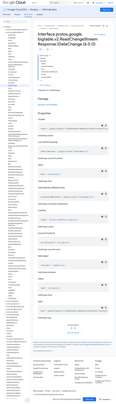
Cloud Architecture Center (81, 378)
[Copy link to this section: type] (45, 301)
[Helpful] (103, 26)
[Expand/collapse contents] (50, 55)
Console (80, 3)
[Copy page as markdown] (48, 49)
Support (57, 368)
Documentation (50, 26)
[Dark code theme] (102, 125)
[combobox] (60, 3)
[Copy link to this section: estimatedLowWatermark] (67, 187)
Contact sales (38, 377)
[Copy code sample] (106, 125)
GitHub (77, 365)
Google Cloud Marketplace (38, 373)
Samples (39, 14)
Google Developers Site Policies (94, 344)
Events (97, 368)
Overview (6, 14)
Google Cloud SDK (17, 9)
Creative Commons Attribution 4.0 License (94, 342)
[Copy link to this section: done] (45, 165)
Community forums (61, 365)
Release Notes (59, 372)
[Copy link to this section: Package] (50, 99)
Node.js (34, 9)
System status (59, 375)
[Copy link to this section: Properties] (54, 113)
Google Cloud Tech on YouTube (103, 382)
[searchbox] (15, 21)
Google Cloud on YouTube (101, 376)
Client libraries (49, 9)
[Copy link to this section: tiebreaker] (51, 256)
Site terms (56, 391)
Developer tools (63, 26)
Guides (17, 14)
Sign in (110, 3)
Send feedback (100, 34)
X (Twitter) (99, 372)
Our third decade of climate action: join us (49, 394)
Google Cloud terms (69, 391)
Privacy (47, 391)
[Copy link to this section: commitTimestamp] (60, 142)
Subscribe (89, 399)
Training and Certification (84, 383)
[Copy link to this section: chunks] (47, 119)
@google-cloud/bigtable (47, 105)
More (34, 3)
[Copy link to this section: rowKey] (48, 210)
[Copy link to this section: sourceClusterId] (57, 233)
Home (40, 26)
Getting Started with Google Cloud (82, 369)
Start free (107, 10)
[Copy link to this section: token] (46, 279)
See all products (39, 365)
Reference (28, 14)
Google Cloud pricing (40, 368)
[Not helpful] (107, 26)
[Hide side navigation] (27, 400)
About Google (38, 391)
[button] (15, 27)
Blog (96, 365)
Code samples (80, 374)
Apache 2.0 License (64, 344)
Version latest (46, 85)
